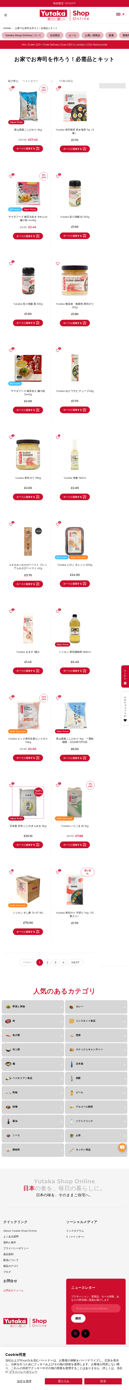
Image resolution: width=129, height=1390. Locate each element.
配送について (10, 1260)
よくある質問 (10, 1236)
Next (75, 962)
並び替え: (13, 81)
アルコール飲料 (84, 1106)
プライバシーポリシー (23, 1371)
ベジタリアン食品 (22, 1078)
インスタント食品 (86, 1020)
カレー (79, 1006)
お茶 (78, 1135)
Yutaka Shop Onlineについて (23, 35)
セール (72, 35)
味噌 (15, 1106)
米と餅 (16, 1049)
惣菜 (78, 1035)
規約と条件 (9, 1242)
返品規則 (8, 1254)
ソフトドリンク (84, 1120)
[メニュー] (5, 15)
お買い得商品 (92, 35)
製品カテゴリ (10, 1266)
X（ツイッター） (75, 1236)
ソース (16, 1135)
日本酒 (79, 1063)
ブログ (7, 1271)
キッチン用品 (83, 1149)
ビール (79, 1092)
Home (7, 28)
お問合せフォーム (13, 1290)
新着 (111, 35)
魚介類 (16, 1035)
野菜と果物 (19, 1006)
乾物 (15, 1092)
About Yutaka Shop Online (20, 1230)
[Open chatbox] (122, 1147)
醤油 (15, 1120)
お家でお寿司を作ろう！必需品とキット (36, 28)
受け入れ (63, 1381)
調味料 (16, 1149)
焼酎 (78, 1078)
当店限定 (55, 35)
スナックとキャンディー (89, 1049)
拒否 (103, 1381)
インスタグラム (75, 1230)
